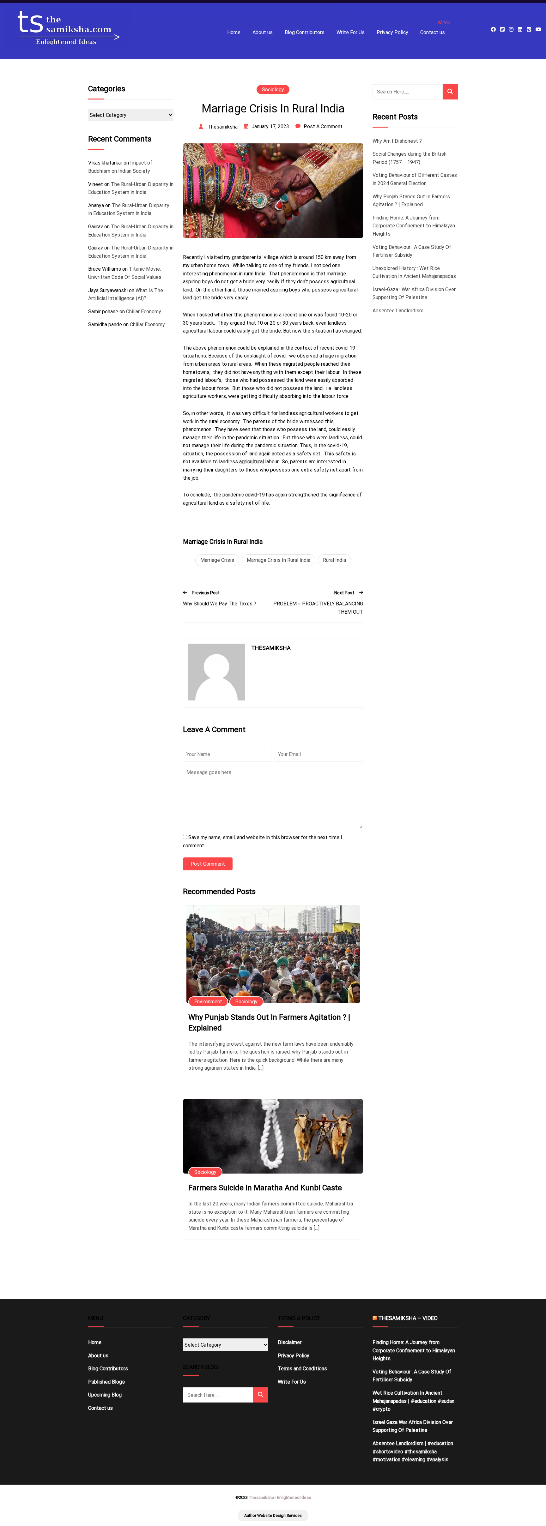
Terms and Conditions (302, 1369)
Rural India (334, 560)
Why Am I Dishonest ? (397, 141)
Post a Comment (323, 126)
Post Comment (208, 864)
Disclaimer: (290, 1342)
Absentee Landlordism (398, 311)
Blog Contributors (305, 32)
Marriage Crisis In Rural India (278, 560)
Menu (444, 22)
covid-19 (255, 495)
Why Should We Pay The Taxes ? (219, 604)
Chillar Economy (143, 312)
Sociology (273, 90)
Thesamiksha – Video (408, 1318)
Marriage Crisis (217, 560)
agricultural (251, 462)
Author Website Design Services (273, 1515)
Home (233, 32)
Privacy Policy (392, 32)
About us (262, 32)
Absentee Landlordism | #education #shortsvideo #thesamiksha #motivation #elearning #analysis (413, 1451)
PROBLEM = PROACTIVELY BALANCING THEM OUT (318, 608)
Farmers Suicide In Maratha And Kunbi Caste (265, 1187)
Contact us (432, 32)
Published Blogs (106, 1382)
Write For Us (351, 32)
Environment (208, 1002)
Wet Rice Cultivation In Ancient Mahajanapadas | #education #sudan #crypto (413, 1401)
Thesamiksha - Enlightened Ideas (280, 1497)
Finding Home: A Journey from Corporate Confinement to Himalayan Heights (414, 226)
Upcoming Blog (105, 1395)
